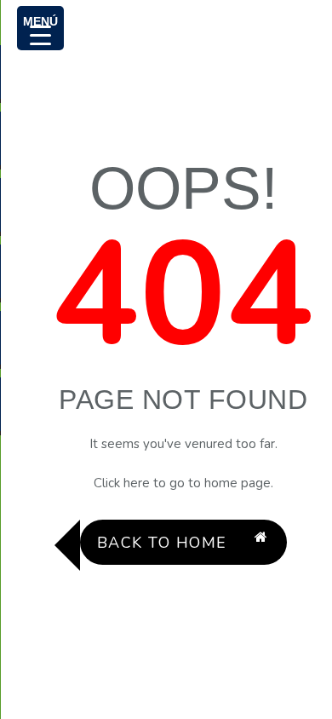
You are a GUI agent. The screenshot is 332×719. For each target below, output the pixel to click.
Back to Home (162, 542)
